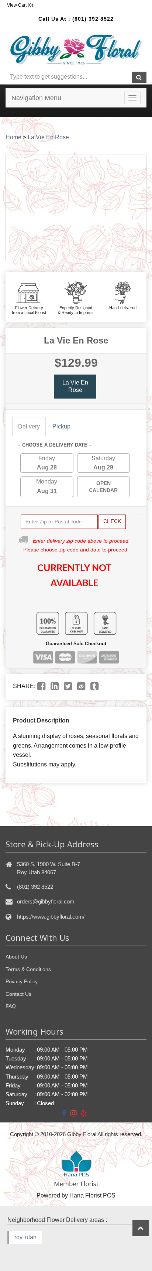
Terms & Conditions (28, 969)
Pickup (61, 426)
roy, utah (25, 1237)
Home (13, 137)
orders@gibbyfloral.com (46, 901)
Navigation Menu (36, 98)
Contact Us (18, 994)
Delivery (29, 426)
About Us (16, 957)
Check (112, 521)
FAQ (11, 1006)
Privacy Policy (22, 981)
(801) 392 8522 (93, 19)
